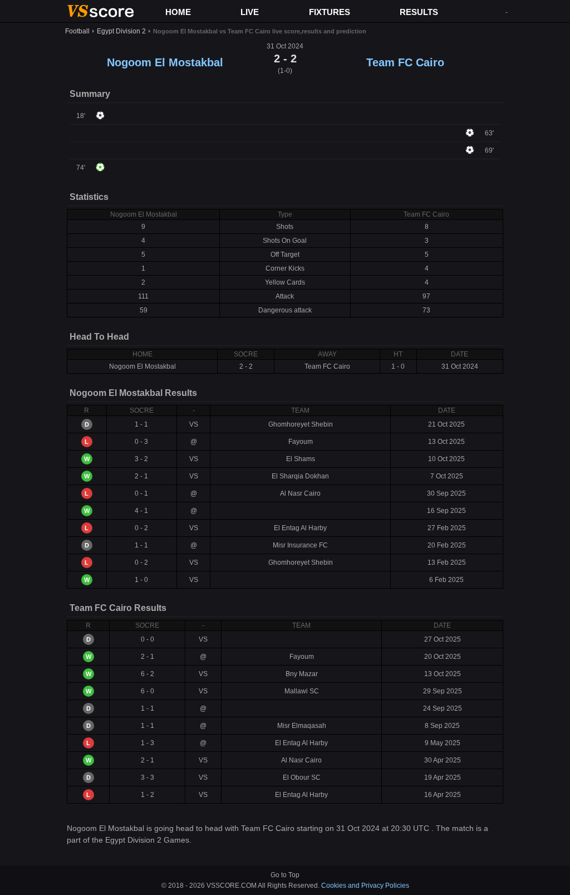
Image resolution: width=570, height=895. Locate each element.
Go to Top (285, 875)
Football (77, 31)
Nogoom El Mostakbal (165, 62)
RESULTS (419, 12)
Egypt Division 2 (121, 31)
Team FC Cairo (405, 62)
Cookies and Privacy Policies (365, 885)
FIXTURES (329, 12)
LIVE (249, 12)
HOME (178, 12)
